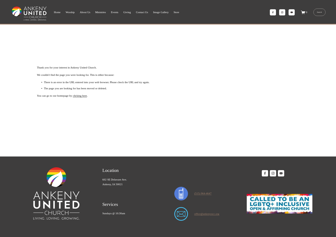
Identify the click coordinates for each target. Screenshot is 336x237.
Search (319, 12)
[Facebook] (273, 12)
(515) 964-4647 (203, 193)
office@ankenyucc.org (206, 213)
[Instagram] (282, 12)
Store (176, 12)
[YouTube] (292, 12)
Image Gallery (161, 12)
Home (57, 12)
